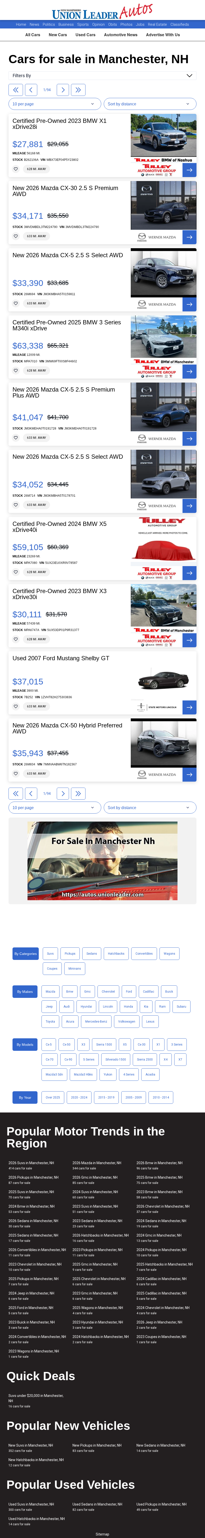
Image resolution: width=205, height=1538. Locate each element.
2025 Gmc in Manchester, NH (95, 1267)
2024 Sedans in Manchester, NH (161, 1223)
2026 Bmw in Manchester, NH (159, 1165)
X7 (180, 1059)
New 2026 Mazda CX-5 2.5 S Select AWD (67, 255)
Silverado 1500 (116, 1059)
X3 (83, 1044)
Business (66, 24)
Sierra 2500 (145, 1059)
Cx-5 (49, 1044)
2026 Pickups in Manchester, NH (33, 1180)
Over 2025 (53, 1097)
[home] (102, 10)
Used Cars (86, 34)
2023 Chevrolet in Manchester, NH (35, 1267)
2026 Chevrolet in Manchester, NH (163, 1209)
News (34, 24)
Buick (169, 991)
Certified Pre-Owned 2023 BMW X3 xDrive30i (59, 594)
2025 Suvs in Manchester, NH (31, 1194)
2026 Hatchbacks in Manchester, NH (100, 1238)
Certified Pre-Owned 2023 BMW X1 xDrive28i (59, 124)
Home (21, 24)
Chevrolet (108, 991)
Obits (113, 24)
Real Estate (158, 24)
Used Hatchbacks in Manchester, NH (36, 1521)
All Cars (32, 34)
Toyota (50, 1021)
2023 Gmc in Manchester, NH (95, 1296)
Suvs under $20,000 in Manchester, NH (36, 1401)
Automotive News (121, 34)
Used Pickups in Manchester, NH (161, 1507)
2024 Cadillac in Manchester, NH (161, 1281)
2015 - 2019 (106, 1097)
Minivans (74, 968)
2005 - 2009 (134, 1097)
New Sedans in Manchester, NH (160, 1448)
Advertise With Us (163, 34)
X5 (125, 1044)
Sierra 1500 (104, 1044)
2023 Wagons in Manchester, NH (33, 1353)
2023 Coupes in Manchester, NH (161, 1339)
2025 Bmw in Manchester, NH (159, 1180)
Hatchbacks (116, 953)
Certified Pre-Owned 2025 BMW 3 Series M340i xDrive (66, 325)
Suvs (50, 953)
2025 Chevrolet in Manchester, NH (99, 1281)
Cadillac (148, 991)
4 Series (128, 1074)
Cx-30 (142, 1044)
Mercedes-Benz (96, 1021)
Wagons (169, 953)
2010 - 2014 (161, 1097)
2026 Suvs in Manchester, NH (31, 1165)
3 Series (176, 1044)
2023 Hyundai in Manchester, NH (97, 1324)
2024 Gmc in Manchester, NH (159, 1238)
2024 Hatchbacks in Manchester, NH (100, 1339)
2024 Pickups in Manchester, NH (161, 1252)
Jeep (49, 1006)
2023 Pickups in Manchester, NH (97, 1252)
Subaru (181, 1006)
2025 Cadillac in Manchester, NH (161, 1296)
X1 (158, 1044)
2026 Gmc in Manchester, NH (95, 1180)
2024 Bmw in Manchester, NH (31, 1209)
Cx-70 (50, 1059)
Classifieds (179, 24)
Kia (146, 1006)
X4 (166, 1059)
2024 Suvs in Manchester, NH (95, 1194)
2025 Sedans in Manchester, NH (33, 1238)
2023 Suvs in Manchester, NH (95, 1209)
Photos (127, 24)
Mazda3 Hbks (83, 1074)
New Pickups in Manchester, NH (97, 1448)
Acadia (150, 1074)
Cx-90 (68, 1059)
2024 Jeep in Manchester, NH (31, 1296)
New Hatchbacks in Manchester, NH (36, 1462)
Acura (70, 1021)
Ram (162, 1006)
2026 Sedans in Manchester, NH (33, 1223)
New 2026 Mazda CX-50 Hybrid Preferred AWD (67, 728)
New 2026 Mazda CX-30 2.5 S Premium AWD (65, 191)
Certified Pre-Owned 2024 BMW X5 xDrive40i (59, 527)
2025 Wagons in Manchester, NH (97, 1310)
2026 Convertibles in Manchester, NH (37, 1252)
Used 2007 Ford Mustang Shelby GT (61, 658)
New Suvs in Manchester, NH (30, 1448)
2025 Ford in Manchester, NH (30, 1310)
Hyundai (86, 1006)
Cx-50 (66, 1044)
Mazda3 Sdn (54, 1074)
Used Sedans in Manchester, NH (97, 1507)
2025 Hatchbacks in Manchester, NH (164, 1267)
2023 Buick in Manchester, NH (31, 1324)
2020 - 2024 (79, 1097)
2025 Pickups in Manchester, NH (33, 1281)
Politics (49, 24)
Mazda (50, 991)
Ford (129, 991)
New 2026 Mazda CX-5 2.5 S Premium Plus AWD (63, 393)
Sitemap (102, 1534)
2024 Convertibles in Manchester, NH (37, 1339)
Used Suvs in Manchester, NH (31, 1507)
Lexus (150, 1021)
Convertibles (144, 953)
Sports (83, 24)
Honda (128, 1006)
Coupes (52, 968)
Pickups (70, 953)
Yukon (108, 1074)
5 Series (88, 1059)
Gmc (87, 991)
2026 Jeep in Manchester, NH (159, 1324)
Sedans (91, 953)
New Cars (58, 34)
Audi (67, 1006)
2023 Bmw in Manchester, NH (159, 1194)
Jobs (141, 24)
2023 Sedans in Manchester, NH (97, 1223)
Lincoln (108, 1006)
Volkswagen (126, 1021)
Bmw (69, 991)
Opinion (99, 24)
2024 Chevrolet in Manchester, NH (163, 1310)
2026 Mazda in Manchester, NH (96, 1165)
